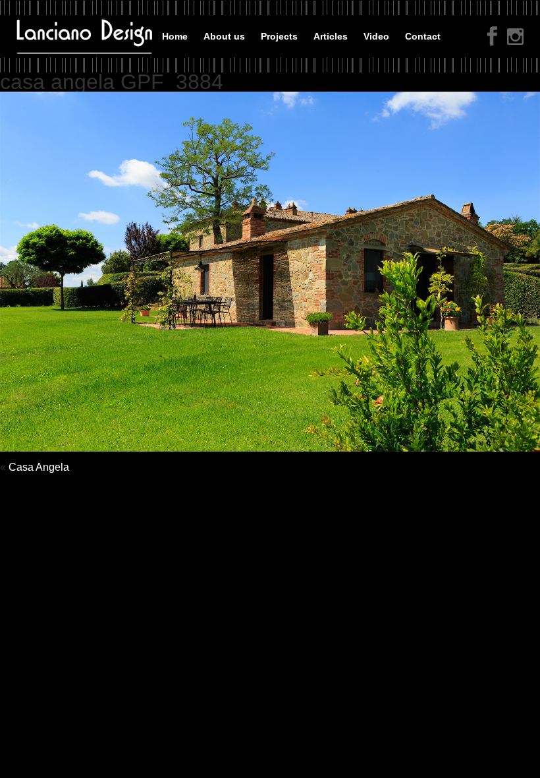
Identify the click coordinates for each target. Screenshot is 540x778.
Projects (279, 36)
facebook (492, 35)
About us (224, 36)
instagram (515, 37)
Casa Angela (39, 467)
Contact (423, 36)
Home (175, 36)
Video (376, 36)
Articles (330, 36)
